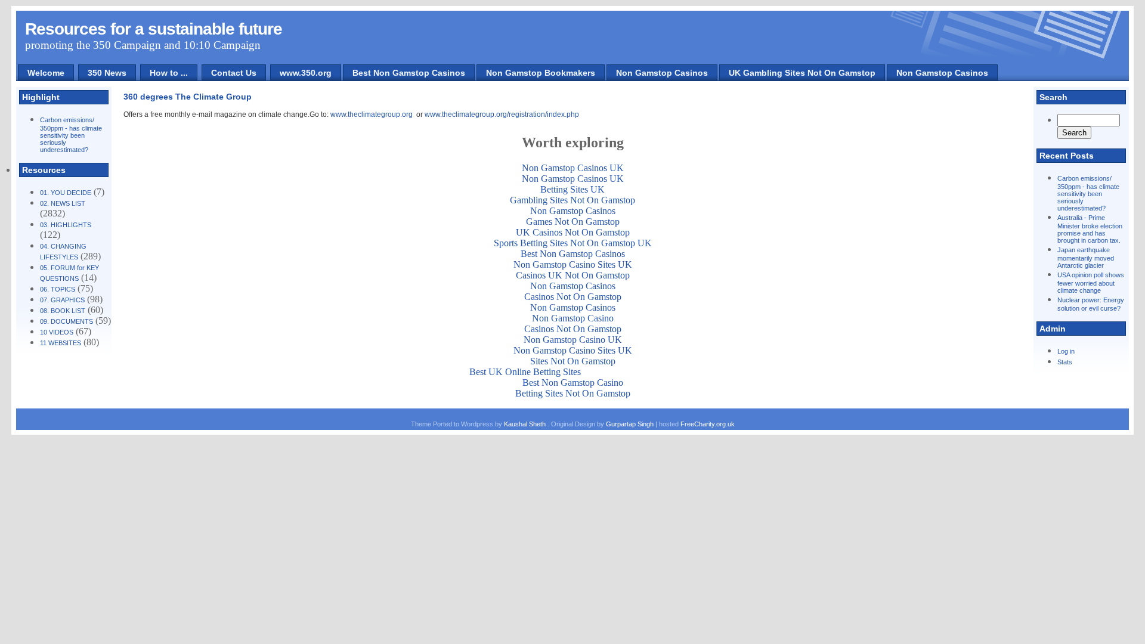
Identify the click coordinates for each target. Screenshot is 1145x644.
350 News (107, 73)
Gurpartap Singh (630, 424)
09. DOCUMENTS (66, 321)
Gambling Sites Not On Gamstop (572, 200)
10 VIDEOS (56, 332)
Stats (1064, 362)
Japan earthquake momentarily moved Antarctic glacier (1085, 257)
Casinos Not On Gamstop (572, 297)
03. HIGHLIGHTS (65, 224)
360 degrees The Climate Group (187, 96)
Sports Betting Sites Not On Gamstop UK (573, 243)
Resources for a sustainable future (153, 29)
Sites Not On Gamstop (572, 361)
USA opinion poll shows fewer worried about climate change (1090, 282)
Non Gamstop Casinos (662, 73)
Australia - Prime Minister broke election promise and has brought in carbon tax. (1089, 229)
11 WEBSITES (60, 342)
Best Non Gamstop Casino (572, 382)
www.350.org (306, 73)
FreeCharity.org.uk (707, 424)
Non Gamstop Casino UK (573, 340)
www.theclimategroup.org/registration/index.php (502, 114)
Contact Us (233, 73)
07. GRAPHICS (62, 300)
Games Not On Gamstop (573, 221)
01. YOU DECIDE (65, 192)
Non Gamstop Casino (573, 318)
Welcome (45, 73)
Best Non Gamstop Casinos (408, 73)
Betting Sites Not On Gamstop (572, 393)
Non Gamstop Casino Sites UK (572, 264)
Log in (1066, 351)
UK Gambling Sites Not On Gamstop (802, 73)
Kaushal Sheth (525, 424)
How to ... (169, 73)
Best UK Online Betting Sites (525, 372)
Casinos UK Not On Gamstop (573, 275)
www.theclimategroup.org (371, 114)
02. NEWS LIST (62, 203)
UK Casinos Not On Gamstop (573, 232)
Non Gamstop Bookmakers (540, 73)
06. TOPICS (57, 289)
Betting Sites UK (572, 189)
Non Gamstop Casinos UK (573, 168)
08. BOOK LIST (62, 310)
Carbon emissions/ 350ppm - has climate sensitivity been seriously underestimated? (71, 134)
